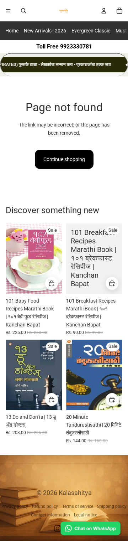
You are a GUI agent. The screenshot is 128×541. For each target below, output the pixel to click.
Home (11, 31)
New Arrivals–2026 (45, 31)
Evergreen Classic (90, 31)
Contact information (50, 514)
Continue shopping (64, 159)
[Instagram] (57, 528)
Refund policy (45, 506)
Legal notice (85, 514)
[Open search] (23, 11)
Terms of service (77, 506)
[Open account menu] (104, 11)
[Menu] (8, 10)
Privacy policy (14, 506)
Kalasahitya (75, 492)
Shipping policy (112, 506)
